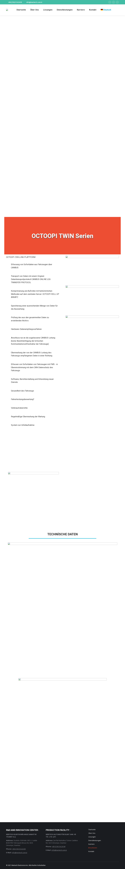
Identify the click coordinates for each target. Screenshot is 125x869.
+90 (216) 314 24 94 (58, 846)
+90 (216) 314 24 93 (15, 2)
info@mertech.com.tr (34, 2)
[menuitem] (21, 10)
